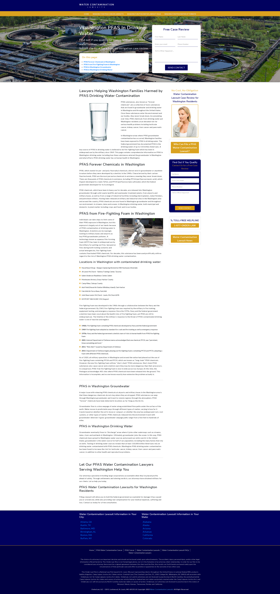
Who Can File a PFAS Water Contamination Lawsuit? (185, 147)
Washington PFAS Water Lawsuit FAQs (144, 14)
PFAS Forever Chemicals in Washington (99, 62)
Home (86, 14)
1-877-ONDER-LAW (185, 225)
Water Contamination (96, 5)
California (148, 535)
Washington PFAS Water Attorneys (180, 14)
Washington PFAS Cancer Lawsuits (108, 14)
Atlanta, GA (86, 521)
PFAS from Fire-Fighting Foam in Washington (102, 64)
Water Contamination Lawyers (140, 553)
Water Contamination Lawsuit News (185, 239)
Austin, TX (85, 525)
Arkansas (147, 531)
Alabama (147, 521)
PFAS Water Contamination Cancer (109, 550)
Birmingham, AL (88, 531)
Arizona (146, 528)
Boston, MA (86, 535)
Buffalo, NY (86, 538)
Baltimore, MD (87, 528)
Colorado (147, 538)
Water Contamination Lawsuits (148, 550)
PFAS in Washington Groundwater (97, 67)
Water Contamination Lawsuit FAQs (175, 550)
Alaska (146, 525)
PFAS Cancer (129, 550)
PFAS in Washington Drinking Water (98, 70)
